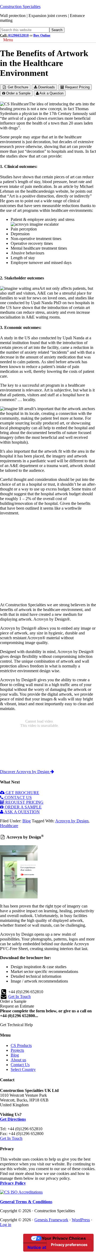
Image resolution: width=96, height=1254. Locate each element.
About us (18, 1060)
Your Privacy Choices (64, 1238)
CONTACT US (17, 797)
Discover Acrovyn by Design (25, 771)
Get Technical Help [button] (16, 1024)
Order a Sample (17, 93)
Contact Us (20, 1064)
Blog (26, 821)
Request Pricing (77, 87)
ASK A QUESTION (21, 812)
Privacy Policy (13, 1183)
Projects (17, 1050)
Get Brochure (17, 87)
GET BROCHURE (22, 792)
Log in (5, 1224)
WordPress (81, 1220)
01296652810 (18, 35)
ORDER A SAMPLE (23, 807)
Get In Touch (19, 996)
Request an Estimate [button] (17, 1006)
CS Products (21, 1045)
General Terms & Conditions (26, 1201)
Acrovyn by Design (72, 821)
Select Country (23, 1069)
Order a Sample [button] (13, 1001)
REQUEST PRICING (23, 802)
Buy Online (41, 35)
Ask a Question (51, 93)
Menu (8, 40)
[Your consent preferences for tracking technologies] (69, 1245)
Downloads (46, 87)
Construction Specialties (20, 6)
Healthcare (9, 825)
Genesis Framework (51, 1220)
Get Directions (13, 1119)
